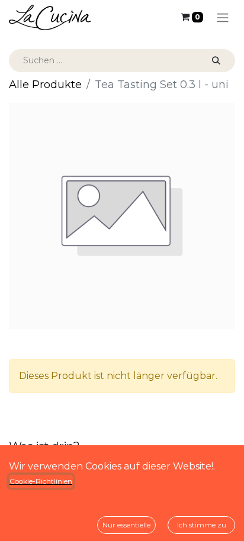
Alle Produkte (45, 84)
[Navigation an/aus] (222, 17)
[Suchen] (216, 60)
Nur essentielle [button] (126, 524)
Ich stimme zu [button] (201, 524)
